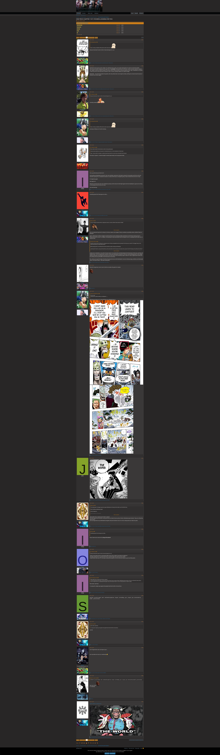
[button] (86, 13)
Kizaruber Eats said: (93, 241)
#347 (142, 192)
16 (83, 37)
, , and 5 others (100, 618)
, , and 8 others (100, 737)
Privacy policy (137, 748)
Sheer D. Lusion (82, 613)
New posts (78, 15)
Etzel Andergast (82, 520)
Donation (84, 13)
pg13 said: (92, 531)
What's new (90, 13)
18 (86, 37)
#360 (142, 701)
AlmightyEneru (82, 83)
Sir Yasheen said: (93, 94)
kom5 (82, 162)
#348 (142, 218)
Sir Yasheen (82, 57)
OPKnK (82, 566)
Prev (78, 37)
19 (88, 37)
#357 (142, 621)
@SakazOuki (98, 703)
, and (98, 672)
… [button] (81, 37)
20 (90, 37)
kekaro (82, 282)
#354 (142, 549)
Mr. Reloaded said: (93, 42)
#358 (142, 647)
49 (93, 37)
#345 (142, 145)
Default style (79, 748)
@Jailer (91, 703)
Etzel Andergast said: (94, 577)
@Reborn (94, 703)
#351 (142, 458)
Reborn (82, 665)
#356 (142, 595)
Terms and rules (131, 748)
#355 (142, 575)
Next (96, 37)
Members (96, 13)
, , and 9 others (99, 215)
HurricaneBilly (82, 236)
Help (141, 748)
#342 (142, 65)
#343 (142, 91)
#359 (142, 675)
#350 (142, 291)
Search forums (83, 15)
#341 (142, 39)
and (96, 455)
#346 (142, 171)
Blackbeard (82, 719)
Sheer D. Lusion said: (93, 677)
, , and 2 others (101, 189)
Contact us (126, 748)
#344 (142, 118)
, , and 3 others (100, 500)
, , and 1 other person (102, 62)
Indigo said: (92, 220)
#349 (142, 265)
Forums (78, 13)
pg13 (82, 209)
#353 (142, 529)
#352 (142, 503)
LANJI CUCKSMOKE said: (94, 293)
